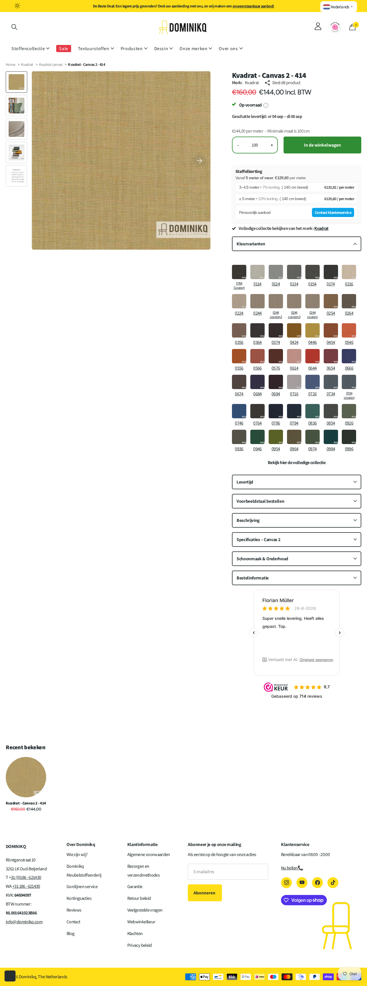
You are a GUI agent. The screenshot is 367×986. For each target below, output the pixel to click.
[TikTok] (332, 882)
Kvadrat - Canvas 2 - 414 (26, 803)
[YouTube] (301, 882)
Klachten (135, 933)
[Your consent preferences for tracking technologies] (10, 976)
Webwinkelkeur (141, 922)
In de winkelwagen (322, 145)
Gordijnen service (82, 887)
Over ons (228, 49)
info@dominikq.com (24, 922)
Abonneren (205, 893)
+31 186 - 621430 (26, 886)
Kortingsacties (79, 898)
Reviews (74, 910)
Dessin (161, 49)
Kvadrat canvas (51, 64)
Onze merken (193, 49)
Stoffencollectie (28, 49)
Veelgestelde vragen (145, 910)
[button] (199, 160)
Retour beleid (139, 898)
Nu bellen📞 (292, 868)
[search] (14, 27)
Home (10, 64)
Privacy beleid (139, 945)
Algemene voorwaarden (148, 854)
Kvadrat (27, 64)
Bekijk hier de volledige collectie (296, 462)
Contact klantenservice (333, 212)
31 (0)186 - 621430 (26, 877)
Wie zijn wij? (77, 854)
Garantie (134, 887)
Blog (70, 933)
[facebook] (317, 882)
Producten (132, 49)
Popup (265, 105)
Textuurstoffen (93, 49)
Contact (73, 922)
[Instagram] (286, 882)
